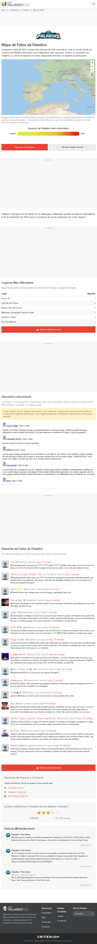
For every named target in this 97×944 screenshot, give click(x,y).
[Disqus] (48, 453)
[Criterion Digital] (48, 937)
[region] (48, 87)
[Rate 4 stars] (53, 813)
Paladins (25, 10)
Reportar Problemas (24, 147)
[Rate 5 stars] (58, 813)
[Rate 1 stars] (39, 813)
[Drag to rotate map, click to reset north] (92, 70)
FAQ (43, 917)
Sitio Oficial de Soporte (18, 796)
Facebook (61, 921)
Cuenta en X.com (15, 788)
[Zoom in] (92, 62)
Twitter (60, 916)
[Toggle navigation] (93, 4)
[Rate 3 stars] (48, 813)
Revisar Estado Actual (72, 147)
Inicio (4, 10)
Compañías (14, 10)
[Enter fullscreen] (92, 75)
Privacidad (46, 922)
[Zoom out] (92, 66)
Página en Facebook (17, 792)
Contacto (46, 926)
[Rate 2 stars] (44, 813)
